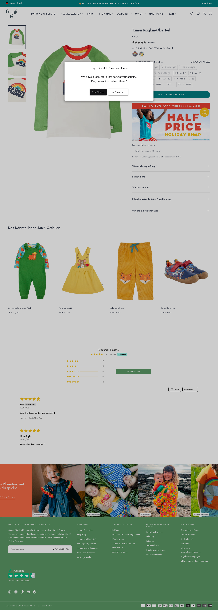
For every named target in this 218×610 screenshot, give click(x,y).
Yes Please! (98, 92)
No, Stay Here (118, 92)
